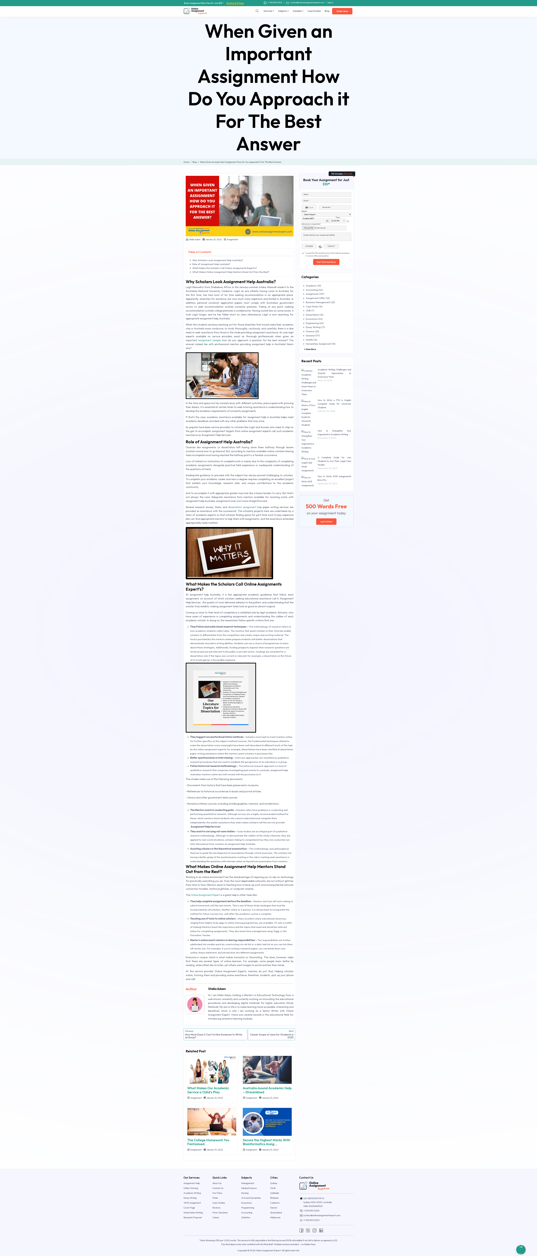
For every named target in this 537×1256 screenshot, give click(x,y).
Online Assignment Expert (205, 895)
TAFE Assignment (192, 1202)
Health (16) (311, 339)
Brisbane (274, 1197)
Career (215, 1217)
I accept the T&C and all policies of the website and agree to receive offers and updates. (327, 253)
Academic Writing (192, 1193)
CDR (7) (310, 310)
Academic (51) (313, 285)
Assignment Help (191, 1183)
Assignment (232, 239)
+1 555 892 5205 (274, 2)
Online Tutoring (190, 1188)
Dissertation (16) (314, 314)
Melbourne (275, 1217)
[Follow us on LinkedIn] (321, 1230)
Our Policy (217, 1193)
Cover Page (189, 1207)
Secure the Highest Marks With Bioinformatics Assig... (266, 1142)
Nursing (245, 1193)
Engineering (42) (315, 323)
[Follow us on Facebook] (301, 1230)
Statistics (245, 1217)
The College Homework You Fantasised (208, 1142)
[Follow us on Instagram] (314, 1230)
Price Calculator (220, 1212)
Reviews (216, 1207)
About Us (217, 1183)
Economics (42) (314, 318)
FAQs (215, 1197)
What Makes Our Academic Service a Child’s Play (208, 1090)
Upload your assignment (311, 224)
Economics (246, 1202)
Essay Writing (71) (315, 327)
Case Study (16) (314, 306)
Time (338, 217)
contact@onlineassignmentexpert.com (307, 2)
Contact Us (217, 1188)
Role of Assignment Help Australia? (211, 264)
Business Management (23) (320, 302)
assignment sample (209, 340)
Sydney (273, 1183)
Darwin (273, 1207)
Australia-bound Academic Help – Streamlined (267, 1090)
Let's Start (326, 521)
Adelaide (274, 1193)
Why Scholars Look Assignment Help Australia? (217, 260)
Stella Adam (194, 239)
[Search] (257, 10)
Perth (273, 1188)
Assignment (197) (315, 293)
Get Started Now (326, 262)
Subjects (282, 11)
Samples (297, 11)
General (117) (313, 335)
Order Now (342, 11)
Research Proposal (192, 1217)
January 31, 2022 (213, 239)
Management (247, 1183)
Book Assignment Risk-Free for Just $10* (214, 3)
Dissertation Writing (193, 1212)
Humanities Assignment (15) (320, 343)
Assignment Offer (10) (318, 298)
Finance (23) (312, 331)
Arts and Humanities (251, 1197)
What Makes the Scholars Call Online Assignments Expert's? (224, 268)
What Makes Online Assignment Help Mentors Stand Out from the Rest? (230, 271)
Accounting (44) (314, 289)
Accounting (246, 1212)
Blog (327, 11)
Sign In (330, 2)
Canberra (274, 1202)
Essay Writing (190, 1197)
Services (268, 11)
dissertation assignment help (245, 507)
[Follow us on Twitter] (308, 1230)
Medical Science (249, 1188)
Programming (247, 1207)
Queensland (276, 1212)
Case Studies (314, 11)
